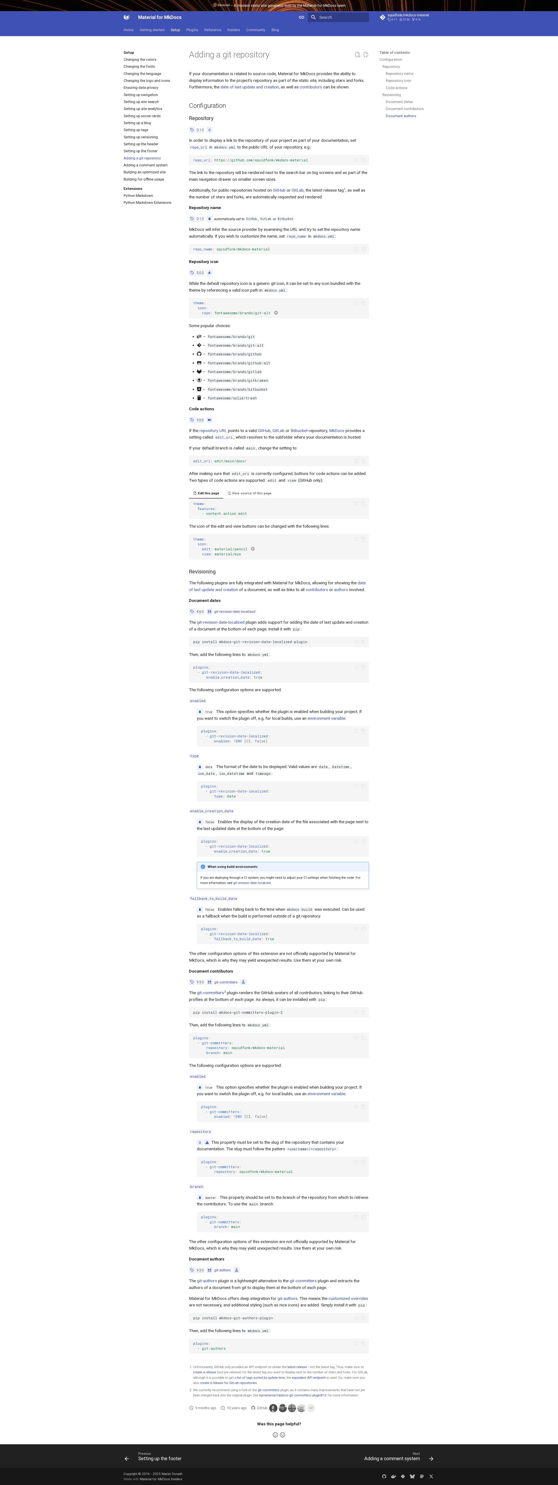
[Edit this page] (366, 54)
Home (128, 30)
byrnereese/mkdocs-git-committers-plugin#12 (293, 1395)
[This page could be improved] (282, 1435)
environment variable (326, 718)
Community (255, 30)
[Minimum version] (192, 130)
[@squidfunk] (273, 1408)
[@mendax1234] (292, 1408)
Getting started (152, 30)
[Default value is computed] (209, 273)
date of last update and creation (250, 87)
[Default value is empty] (209, 130)
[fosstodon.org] (422, 1476)
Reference (212, 30)
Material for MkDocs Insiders (161, 1479)
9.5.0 (200, 982)
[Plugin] (209, 612)
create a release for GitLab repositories (228, 1383)
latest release (297, 1367)
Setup (175, 30)
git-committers (226, 982)
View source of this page (251, 493)
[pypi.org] (403, 1476)
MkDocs (336, 430)
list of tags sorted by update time (261, 1378)
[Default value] (209, 219)
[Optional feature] (209, 420)
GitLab (298, 190)
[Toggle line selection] (356, 160)
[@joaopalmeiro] (283, 1408)
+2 (311, 1408)
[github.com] (384, 1476)
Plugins (192, 30)
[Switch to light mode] (301, 17)
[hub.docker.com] (393, 1476)
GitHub (279, 190)
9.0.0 (200, 420)
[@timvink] (301, 1408)
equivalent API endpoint (309, 1378)
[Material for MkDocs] (127, 17)
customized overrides (348, 1298)
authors (341, 589)
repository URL (213, 430)
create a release (204, 1372)
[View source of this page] (357, 54)
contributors (311, 87)
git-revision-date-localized (234, 612)
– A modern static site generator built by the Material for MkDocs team (288, 5)
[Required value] (207, 1142)
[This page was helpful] (275, 1435)
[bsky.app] (412, 1476)
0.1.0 (200, 130)
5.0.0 (200, 273)
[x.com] (431, 1476)
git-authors (222, 1270)
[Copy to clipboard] (364, 160)
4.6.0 (200, 612)
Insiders (233, 30)
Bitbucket (299, 430)
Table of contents (394, 52)
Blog (275, 30)
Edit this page (208, 493)
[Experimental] (243, 982)
